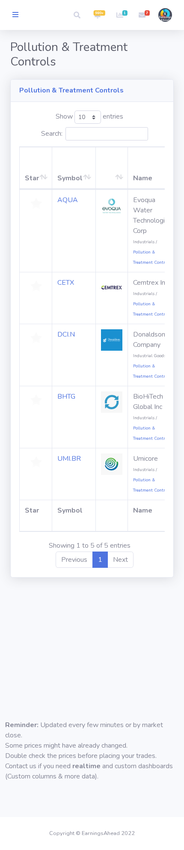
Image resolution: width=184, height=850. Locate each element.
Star (32, 178)
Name (142, 178)
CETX (65, 282)
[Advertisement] (92, 641)
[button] (77, 15)
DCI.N (66, 334)
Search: (51, 133)
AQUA (67, 200)
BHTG (66, 396)
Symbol (70, 178)
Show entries (89, 117)
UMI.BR (69, 458)
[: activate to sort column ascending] (112, 168)
